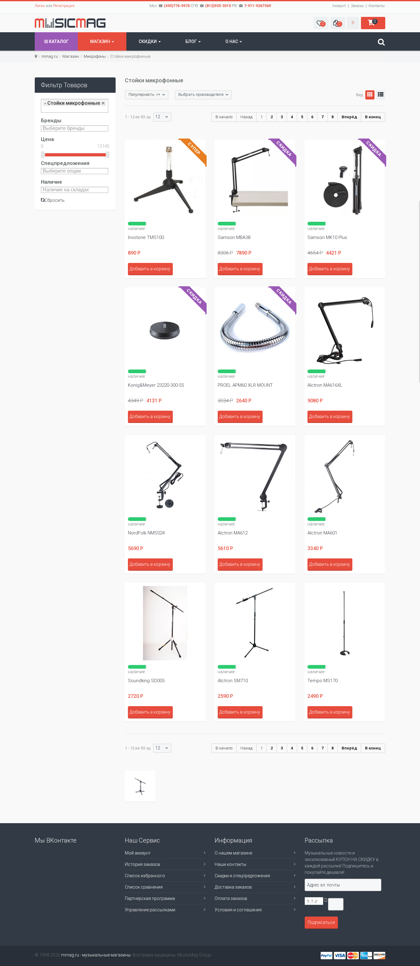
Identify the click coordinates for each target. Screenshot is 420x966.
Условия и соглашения (238, 909)
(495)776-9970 (177, 6)
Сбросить (55, 200)
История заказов (142, 864)
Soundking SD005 (146, 680)
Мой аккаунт (138, 853)
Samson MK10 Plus (327, 237)
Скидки (148, 41)
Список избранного (145, 875)
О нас (232, 41)
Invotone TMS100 (146, 237)
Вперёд (349, 117)
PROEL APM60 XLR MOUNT (245, 385)
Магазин (100, 41)
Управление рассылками (150, 909)
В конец (373, 117)
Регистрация (63, 6)
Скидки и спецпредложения (242, 875)
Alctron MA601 (322, 533)
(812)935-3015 (218, 6)
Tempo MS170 (322, 680)
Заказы (357, 6)
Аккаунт (339, 6)
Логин (40, 6)
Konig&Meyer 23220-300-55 (156, 385)
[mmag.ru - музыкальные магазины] (70, 23)
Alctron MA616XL (325, 385)
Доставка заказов (233, 887)
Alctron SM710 (233, 680)
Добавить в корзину (149, 268)
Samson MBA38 (234, 237)
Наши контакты (230, 864)
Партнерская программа (150, 898)
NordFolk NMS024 (146, 533)
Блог (191, 41)
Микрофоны (95, 56)
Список (380, 95)
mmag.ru (50, 56)
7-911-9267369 (257, 6)
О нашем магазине (233, 853)
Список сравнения (144, 887)
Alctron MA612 (233, 533)
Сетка (369, 95)
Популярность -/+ (144, 94)
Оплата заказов (231, 898)
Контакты (377, 6)
